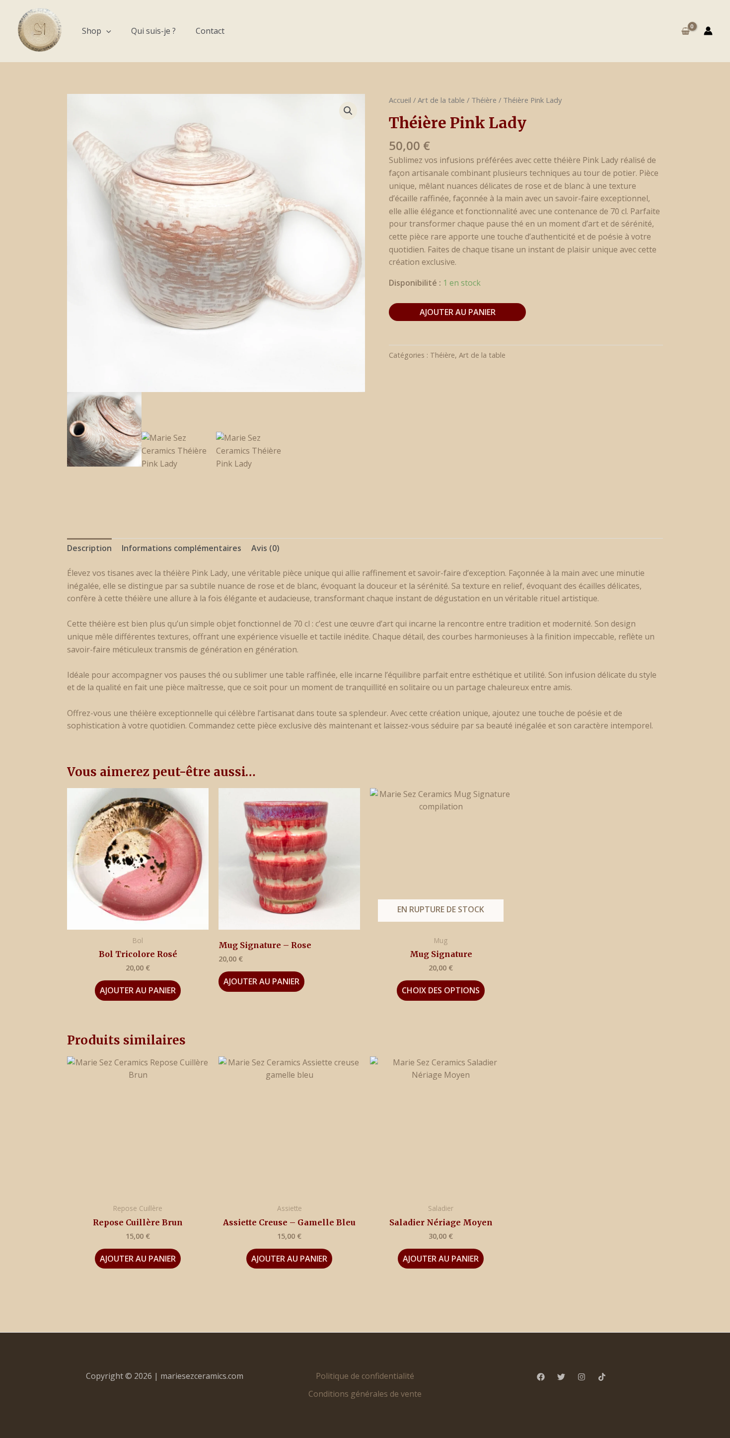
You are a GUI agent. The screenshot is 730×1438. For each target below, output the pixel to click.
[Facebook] (541, 1377)
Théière (484, 100)
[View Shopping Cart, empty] (685, 30)
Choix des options (441, 990)
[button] (106, 30)
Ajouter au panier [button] (138, 990)
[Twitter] (561, 1377)
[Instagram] (581, 1377)
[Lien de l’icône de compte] (708, 30)
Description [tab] (89, 548)
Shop (91, 30)
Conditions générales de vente (365, 1393)
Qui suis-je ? (153, 30)
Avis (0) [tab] (265, 548)
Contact (210, 30)
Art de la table (441, 100)
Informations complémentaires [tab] (181, 548)
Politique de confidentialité (365, 1375)
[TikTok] (602, 1377)
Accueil (400, 100)
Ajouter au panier (458, 312)
